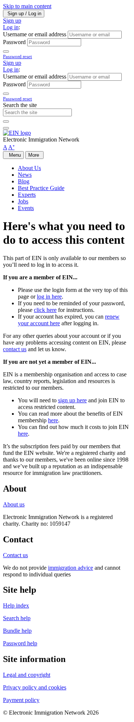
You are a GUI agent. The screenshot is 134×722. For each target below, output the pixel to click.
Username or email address (34, 34)
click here (45, 310)
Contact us (15, 555)
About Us (29, 168)
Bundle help (17, 631)
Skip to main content (27, 6)
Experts (27, 195)
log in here (49, 296)
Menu (13, 155)
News (25, 175)
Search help (17, 618)
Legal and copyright (26, 675)
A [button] (5, 147)
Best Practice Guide (41, 188)
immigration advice (70, 568)
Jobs (23, 201)
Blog (23, 181)
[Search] (6, 121)
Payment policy (21, 700)
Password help (20, 643)
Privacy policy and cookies (34, 687)
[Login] (6, 51)
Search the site (20, 105)
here (53, 420)
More (34, 155)
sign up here (72, 400)
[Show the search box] (6, 128)
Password (14, 42)
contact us (14, 349)
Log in (11, 27)
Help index (16, 605)
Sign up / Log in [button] (23, 13)
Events (26, 208)
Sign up (12, 20)
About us (14, 504)
